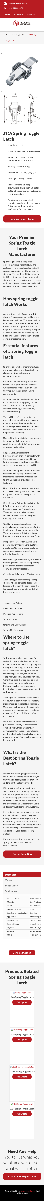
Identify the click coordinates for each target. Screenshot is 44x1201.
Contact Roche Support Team (22, 1176)
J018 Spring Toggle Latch (22, 1034)
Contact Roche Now (22, 854)
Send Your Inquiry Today (22, 219)
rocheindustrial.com (28, 1191)
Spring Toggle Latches (19, 35)
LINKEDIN (31, 14)
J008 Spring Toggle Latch (22, 997)
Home (8, 35)
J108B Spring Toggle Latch (22, 1071)
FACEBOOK (18, 14)
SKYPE (7, 14)
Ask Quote (22, 1002)
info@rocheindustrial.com (18, 3)
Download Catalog (22, 952)
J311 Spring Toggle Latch (22, 1108)
